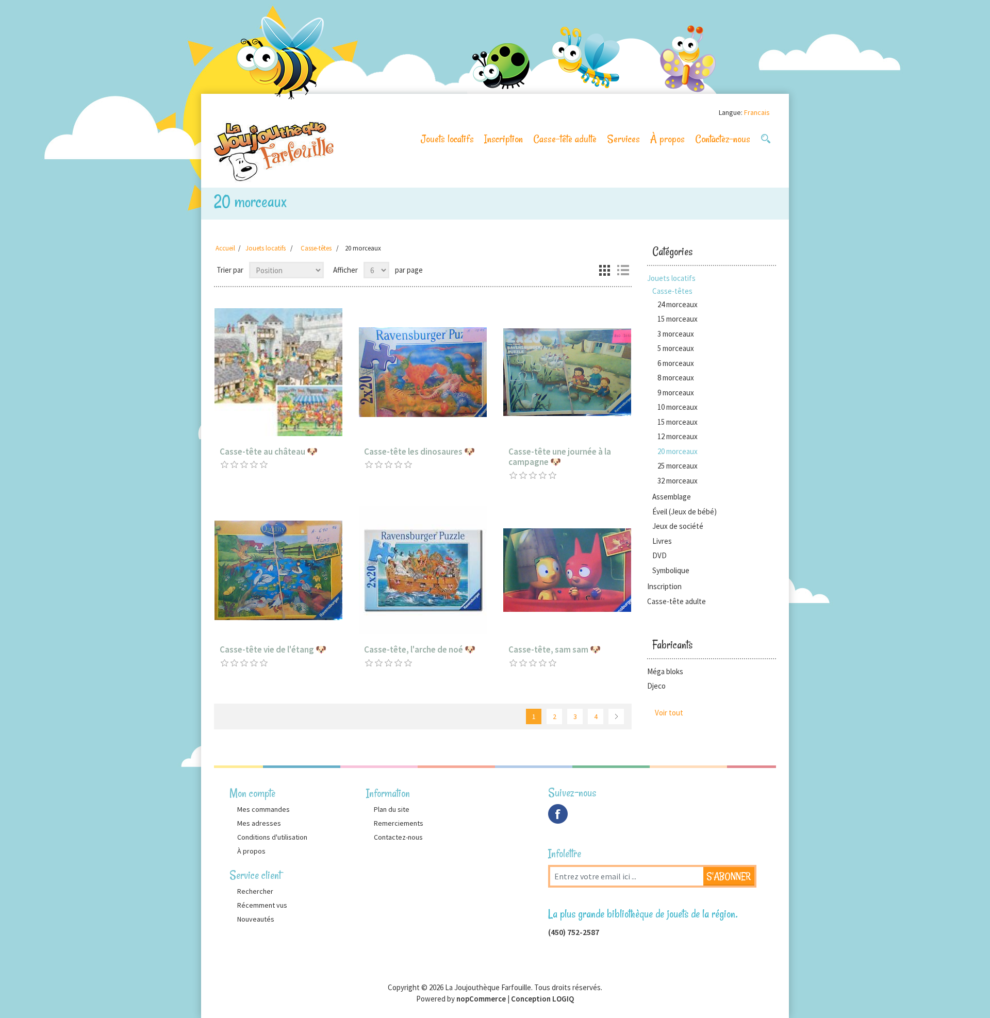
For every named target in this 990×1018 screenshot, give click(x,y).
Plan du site (391, 809)
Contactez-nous (722, 138)
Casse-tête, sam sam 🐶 (554, 649)
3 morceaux (675, 334)
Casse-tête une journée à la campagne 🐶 (559, 457)
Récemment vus (262, 905)
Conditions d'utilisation (272, 837)
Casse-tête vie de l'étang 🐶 (273, 649)
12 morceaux (677, 436)
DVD (659, 555)
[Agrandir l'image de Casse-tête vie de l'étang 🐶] (278, 570)
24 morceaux (677, 304)
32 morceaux (677, 481)
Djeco (656, 686)
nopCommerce (481, 999)
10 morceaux (677, 407)
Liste (623, 270)
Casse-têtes (672, 291)
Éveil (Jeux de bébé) (684, 511)
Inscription (503, 138)
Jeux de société (677, 526)
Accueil (225, 248)
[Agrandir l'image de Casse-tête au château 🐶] (278, 372)
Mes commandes (263, 809)
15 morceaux (677, 319)
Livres (662, 541)
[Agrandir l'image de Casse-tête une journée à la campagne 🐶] (567, 372)
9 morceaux (675, 392)
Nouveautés (255, 919)
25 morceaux (677, 466)
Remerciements (398, 823)
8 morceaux (675, 377)
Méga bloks (665, 671)
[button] (765, 138)
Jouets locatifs (447, 138)
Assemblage (671, 497)
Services (623, 138)
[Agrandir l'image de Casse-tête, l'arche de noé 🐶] (423, 570)
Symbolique (670, 570)
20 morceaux (677, 451)
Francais (757, 112)
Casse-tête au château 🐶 (269, 451)
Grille (604, 270)
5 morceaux (675, 348)
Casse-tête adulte (565, 138)
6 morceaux (675, 363)
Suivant (616, 716)
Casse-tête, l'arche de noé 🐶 (419, 649)
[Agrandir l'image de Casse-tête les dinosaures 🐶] (423, 372)
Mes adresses (259, 823)
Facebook (558, 814)
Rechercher (255, 891)
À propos (667, 138)
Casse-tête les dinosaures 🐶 (419, 451)
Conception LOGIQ (542, 999)
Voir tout (669, 712)
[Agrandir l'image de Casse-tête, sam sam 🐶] (567, 570)
